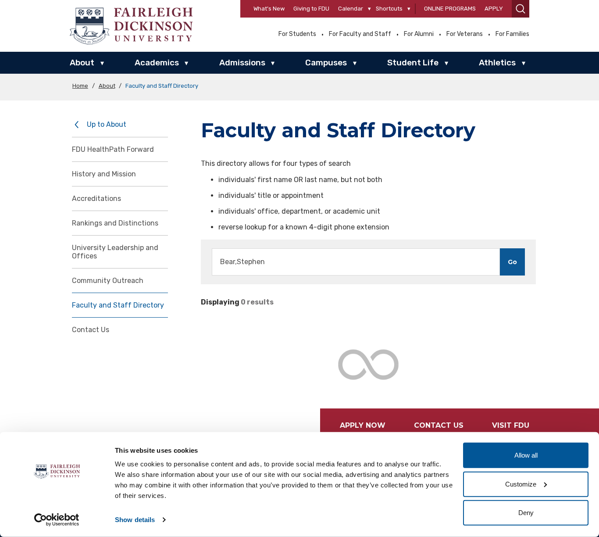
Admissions (242, 62)
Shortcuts (389, 8)
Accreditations (96, 198)
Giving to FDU (311, 8)
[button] (520, 9)
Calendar (350, 8)
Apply (494, 8)
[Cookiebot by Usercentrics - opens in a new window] (56, 519)
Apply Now (362, 425)
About (82, 62)
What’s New (269, 8)
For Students (297, 34)
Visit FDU (510, 425)
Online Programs (450, 8)
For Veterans (464, 34)
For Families (512, 34)
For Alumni (419, 34)
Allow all (526, 455)
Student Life (413, 62)
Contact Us (90, 330)
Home (80, 85)
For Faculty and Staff (360, 34)
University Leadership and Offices (115, 251)
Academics (157, 62)
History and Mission (104, 174)
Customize (520, 483)
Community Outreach (107, 280)
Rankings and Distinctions (115, 223)
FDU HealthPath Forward (113, 149)
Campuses (326, 62)
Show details (135, 519)
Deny (526, 512)
